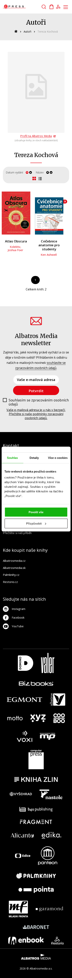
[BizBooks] (36, 683)
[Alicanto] (22, 835)
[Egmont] (24, 700)
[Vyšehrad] (21, 794)
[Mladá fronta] (18, 909)
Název (40, 172)
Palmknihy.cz (11, 575)
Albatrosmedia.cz (14, 561)
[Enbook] (26, 940)
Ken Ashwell (49, 254)
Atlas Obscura (16, 241)
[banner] (24, 7)
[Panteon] (47, 856)
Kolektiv (15, 247)
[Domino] (25, 663)
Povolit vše (36, 512)
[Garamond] (49, 909)
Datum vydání (14, 172)
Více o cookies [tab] (58, 457)
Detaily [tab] (34, 457)
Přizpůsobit (34, 523)
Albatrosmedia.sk (14, 568)
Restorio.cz (10, 582)
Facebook (18, 617)
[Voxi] (24, 736)
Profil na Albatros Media (36, 136)
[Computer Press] (36, 759)
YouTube (18, 626)
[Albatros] (57, 700)
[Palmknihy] (36, 875)
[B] (49, 213)
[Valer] (47, 663)
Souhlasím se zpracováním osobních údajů (39, 402)
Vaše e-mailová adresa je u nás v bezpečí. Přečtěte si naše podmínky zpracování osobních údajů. (36, 414)
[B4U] (36, 809)
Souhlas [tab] (12, 457)
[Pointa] (36, 889)
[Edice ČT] (22, 856)
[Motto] (14, 718)
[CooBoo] (59, 718)
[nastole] (51, 794)
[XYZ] (38, 718)
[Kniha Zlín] (36, 779)
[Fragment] (36, 822)
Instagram (18, 609)
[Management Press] (47, 736)
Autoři (27, 31)
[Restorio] (57, 940)
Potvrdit (36, 390)
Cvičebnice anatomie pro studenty (49, 245)
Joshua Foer (15, 250)
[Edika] (51, 835)
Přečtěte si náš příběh (17, 533)
